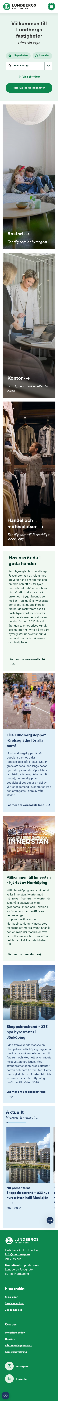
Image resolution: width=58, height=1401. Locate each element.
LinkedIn (21, 1379)
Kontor (15, 378)
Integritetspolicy (15, 1333)
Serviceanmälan (14, 1303)
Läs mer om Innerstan (21, 954)
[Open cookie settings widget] (5, 1395)
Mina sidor (11, 1297)
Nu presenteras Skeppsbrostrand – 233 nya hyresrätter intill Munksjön (27, 1193)
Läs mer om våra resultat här (28, 659)
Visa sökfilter (31, 77)
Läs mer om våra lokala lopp (25, 805)
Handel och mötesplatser (22, 523)
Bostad (15, 234)
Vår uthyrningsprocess (18, 1345)
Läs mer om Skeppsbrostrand (26, 1092)
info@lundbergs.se (17, 1254)
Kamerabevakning (16, 1352)
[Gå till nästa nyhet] (50, 1220)
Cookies (10, 1339)
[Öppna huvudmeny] (50, 6)
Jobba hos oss (13, 1310)
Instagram (22, 1366)
